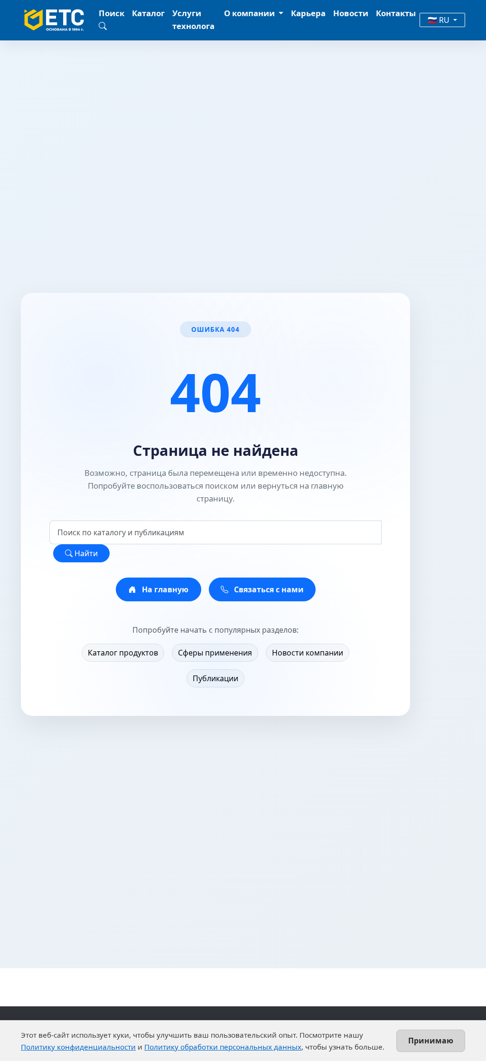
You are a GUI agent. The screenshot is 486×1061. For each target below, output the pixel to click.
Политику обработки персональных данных (222, 1046)
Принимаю (430, 1040)
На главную (164, 589)
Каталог (148, 13)
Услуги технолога (193, 19)
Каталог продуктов (123, 652)
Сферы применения (215, 652)
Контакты (396, 13)
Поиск (111, 13)
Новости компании (307, 652)
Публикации (215, 678)
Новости (350, 13)
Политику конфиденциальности (78, 1046)
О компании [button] (250, 13)
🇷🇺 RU (439, 20)
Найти (85, 553)
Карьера (308, 13)
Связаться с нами (268, 589)
